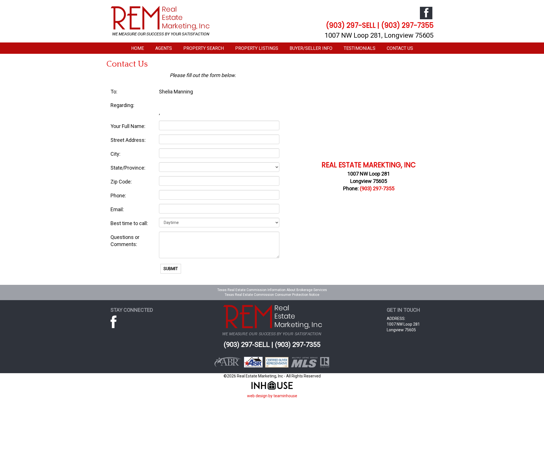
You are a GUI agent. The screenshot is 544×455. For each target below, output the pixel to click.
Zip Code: (121, 182)
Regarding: (122, 105)
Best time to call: (129, 223)
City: (115, 154)
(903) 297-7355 (377, 188)
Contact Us (400, 48)
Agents (163, 48)
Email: (117, 209)
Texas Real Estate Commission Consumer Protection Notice (272, 295)
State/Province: (127, 168)
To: (113, 92)
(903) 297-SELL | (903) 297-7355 (380, 25)
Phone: (118, 195)
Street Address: (128, 140)
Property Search (203, 48)
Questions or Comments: (124, 240)
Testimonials (359, 48)
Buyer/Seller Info (311, 48)
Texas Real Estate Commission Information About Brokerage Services (272, 290)
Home (137, 48)
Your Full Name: (127, 126)
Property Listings (256, 48)
